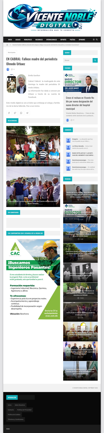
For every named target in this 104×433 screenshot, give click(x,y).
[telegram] (27, 113)
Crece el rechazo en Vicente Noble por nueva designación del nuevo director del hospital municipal (80, 103)
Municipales (28, 39)
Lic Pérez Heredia (78, 146)
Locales (17, 39)
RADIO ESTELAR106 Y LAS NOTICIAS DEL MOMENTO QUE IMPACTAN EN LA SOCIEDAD (83, 155)
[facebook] (9, 113)
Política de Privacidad (24, 410)
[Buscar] (97, 40)
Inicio (10, 39)
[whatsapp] (21, 113)
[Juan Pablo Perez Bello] (7, 69)
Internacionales (51, 39)
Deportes (63, 39)
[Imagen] (80, 83)
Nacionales (39, 39)
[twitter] (15, 113)
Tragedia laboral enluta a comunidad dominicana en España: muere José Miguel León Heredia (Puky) (43, 45)
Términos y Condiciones (15, 419)
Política (72, 39)
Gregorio (75, 139)
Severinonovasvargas (79, 160)
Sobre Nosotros (20, 405)
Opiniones (82, 39)
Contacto (11, 410)
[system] (94, 40)
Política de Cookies (14, 414)
